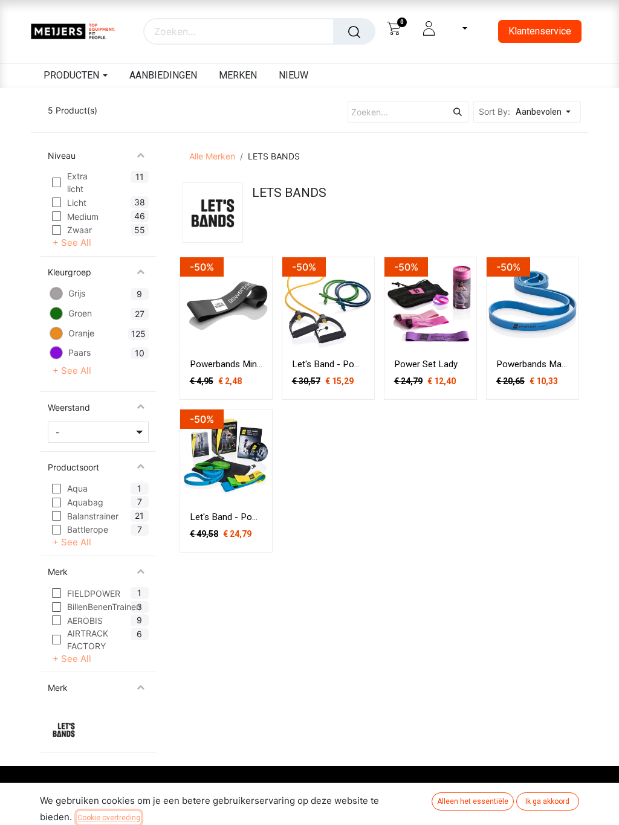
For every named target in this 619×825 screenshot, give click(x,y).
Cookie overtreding (108, 818)
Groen (80, 313)
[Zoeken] (354, 31)
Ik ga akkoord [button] (547, 801)
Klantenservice (539, 31)
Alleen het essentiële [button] (472, 801)
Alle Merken (212, 156)
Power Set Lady (426, 364)
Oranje (81, 333)
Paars (79, 352)
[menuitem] (162, 75)
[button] (546, 112)
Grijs (76, 293)
